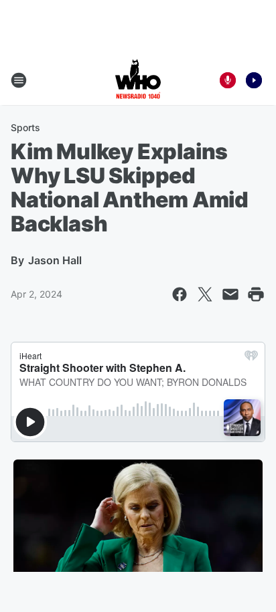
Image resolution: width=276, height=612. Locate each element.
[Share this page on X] (205, 294)
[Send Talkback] (228, 80)
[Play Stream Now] (254, 80)
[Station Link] (138, 80)
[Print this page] (256, 294)
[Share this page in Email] (230, 294)
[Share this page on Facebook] (179, 294)
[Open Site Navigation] (19, 80)
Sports (25, 127)
